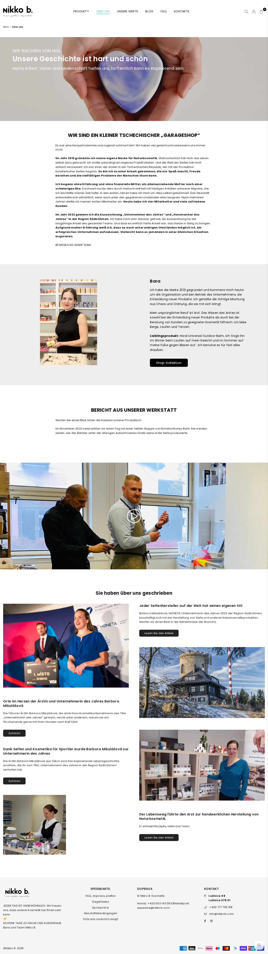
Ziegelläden (100, 902)
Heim (6, 27)
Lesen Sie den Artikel (158, 633)
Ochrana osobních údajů (100, 919)
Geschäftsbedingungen (100, 913)
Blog (149, 11)
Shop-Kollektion (169, 363)
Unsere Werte (127, 11)
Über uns (103, 11)
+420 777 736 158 (220, 907)
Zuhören (14, 733)
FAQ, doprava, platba (100, 896)
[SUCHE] (246, 11)
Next (259, 324)
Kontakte (181, 11)
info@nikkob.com (221, 914)
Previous (9, 324)
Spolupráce (100, 908)
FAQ (164, 11)
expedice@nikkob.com (153, 908)
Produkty (81, 11)
